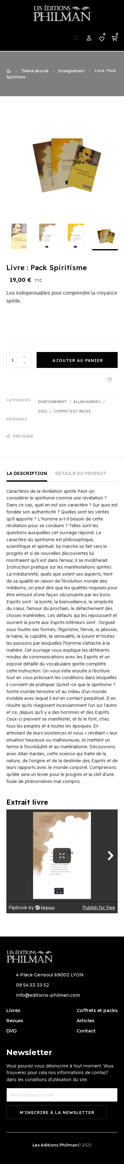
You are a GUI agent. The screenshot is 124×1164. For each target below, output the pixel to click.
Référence (16, 419)
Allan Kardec (87, 401)
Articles (85, 1021)
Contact (86, 1031)
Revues (14, 1021)
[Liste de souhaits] (110, 379)
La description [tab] (27, 473)
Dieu (42, 411)
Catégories (18, 400)
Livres (13, 1010)
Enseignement (52, 401)
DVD (11, 1031)
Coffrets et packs (72, 411)
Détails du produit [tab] (81, 473)
